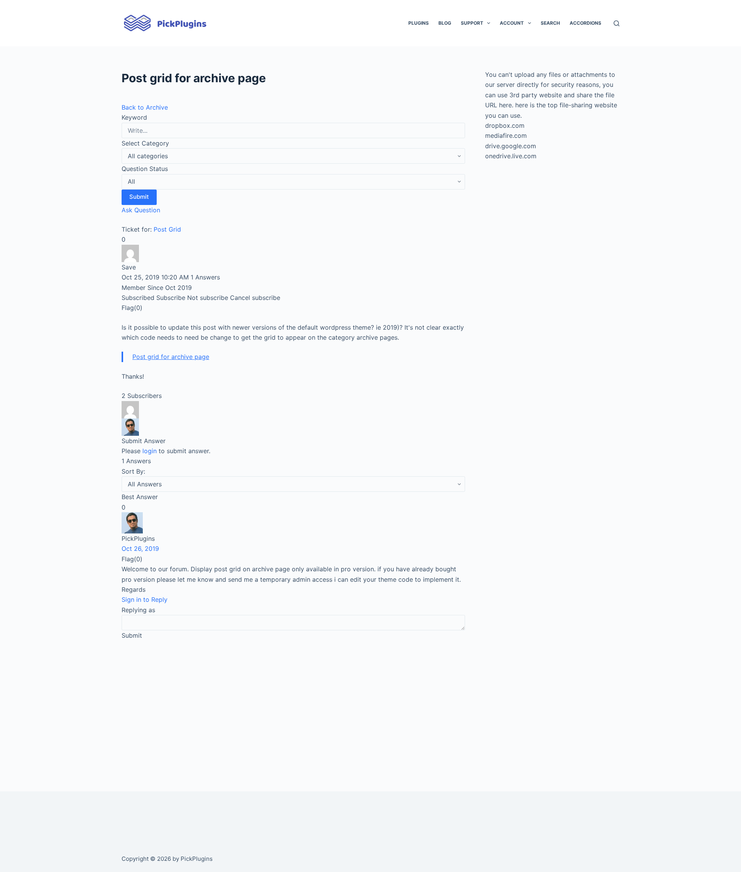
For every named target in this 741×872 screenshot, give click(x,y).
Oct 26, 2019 (140, 548)
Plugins (418, 23)
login (149, 451)
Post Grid (167, 229)
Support (472, 23)
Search (550, 23)
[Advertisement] (293, 705)
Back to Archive (145, 107)
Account (512, 23)
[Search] (616, 23)
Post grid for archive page (170, 357)
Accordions (585, 23)
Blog (444, 23)
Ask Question (141, 210)
